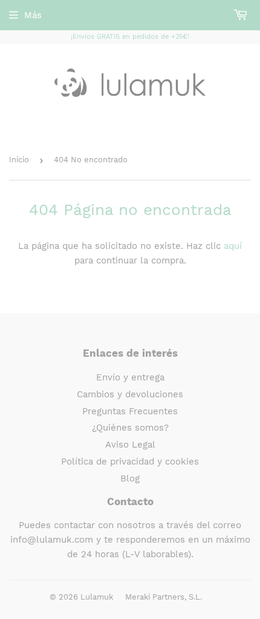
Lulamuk (96, 596)
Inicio (19, 159)
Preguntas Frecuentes (130, 411)
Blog (130, 478)
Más (33, 15)
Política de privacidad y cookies (130, 461)
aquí (233, 245)
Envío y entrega (130, 377)
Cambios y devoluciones (130, 394)
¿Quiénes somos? (130, 427)
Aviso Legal (130, 444)
